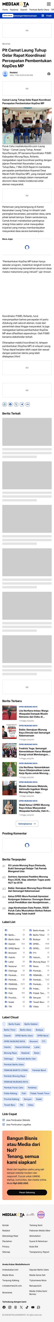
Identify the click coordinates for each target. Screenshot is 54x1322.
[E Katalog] (30, 1214)
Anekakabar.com (10, 1269)
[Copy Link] (27, 404)
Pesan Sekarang (27, 1192)
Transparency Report (39, 1252)
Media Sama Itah (37, 1275)
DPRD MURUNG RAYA (28, 707)
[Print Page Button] (49, 74)
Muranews (7, 1292)
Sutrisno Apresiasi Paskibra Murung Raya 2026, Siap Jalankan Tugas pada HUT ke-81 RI (29, 879)
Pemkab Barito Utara (39, 9)
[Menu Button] (49, 4)
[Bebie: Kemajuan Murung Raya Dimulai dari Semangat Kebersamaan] (9, 731)
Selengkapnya (25, 823)
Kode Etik (33, 1246)
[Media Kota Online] (15, 4)
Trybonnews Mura (37, 1280)
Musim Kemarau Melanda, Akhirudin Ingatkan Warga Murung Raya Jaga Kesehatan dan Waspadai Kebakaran (33, 789)
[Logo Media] (13, 1215)
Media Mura (8, 1275)
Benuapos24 (35, 1285)
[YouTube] (33, 1307)
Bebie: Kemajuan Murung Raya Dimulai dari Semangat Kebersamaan (34, 732)
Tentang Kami (35, 1225)
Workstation (35, 1236)
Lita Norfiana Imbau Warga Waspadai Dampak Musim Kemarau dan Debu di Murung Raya (33, 713)
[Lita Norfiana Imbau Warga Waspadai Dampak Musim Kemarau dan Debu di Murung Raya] (9, 712)
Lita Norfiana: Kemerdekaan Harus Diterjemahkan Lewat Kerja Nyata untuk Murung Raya (34, 770)
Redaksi (6, 1230)
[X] (16, 404)
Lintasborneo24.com (12, 1285)
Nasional (14, 9)
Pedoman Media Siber (39, 1230)
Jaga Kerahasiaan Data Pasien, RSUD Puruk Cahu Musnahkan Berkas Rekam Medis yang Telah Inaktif (29, 910)
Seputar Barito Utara (39, 1269)
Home (5, 9)
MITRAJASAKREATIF (17, 1315)
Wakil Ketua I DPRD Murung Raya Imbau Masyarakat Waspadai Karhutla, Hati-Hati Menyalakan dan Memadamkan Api (35, 807)
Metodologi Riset (10, 1236)
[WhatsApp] (4, 404)
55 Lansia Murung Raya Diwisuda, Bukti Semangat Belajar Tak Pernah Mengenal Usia (27, 868)
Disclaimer (7, 1241)
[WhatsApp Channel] (38, 1307)
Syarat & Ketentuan (38, 1241)
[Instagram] (10, 1307)
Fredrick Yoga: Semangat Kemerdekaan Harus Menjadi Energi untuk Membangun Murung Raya (35, 751)
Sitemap (6, 1252)
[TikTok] (27, 1307)
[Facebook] (10, 404)
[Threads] (15, 1307)
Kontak (5, 1225)
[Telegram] (22, 404)
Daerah (23, 9)
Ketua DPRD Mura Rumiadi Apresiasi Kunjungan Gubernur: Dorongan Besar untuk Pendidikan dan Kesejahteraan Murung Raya (29, 899)
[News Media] (41, 1214)
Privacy (5, 1246)
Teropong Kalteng (10, 1280)
